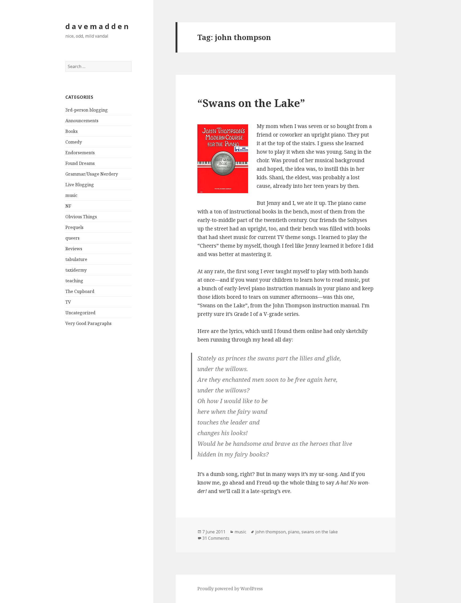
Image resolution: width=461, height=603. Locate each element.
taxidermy (76, 270)
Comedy (73, 142)
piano (293, 532)
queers (72, 238)
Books (71, 131)
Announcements (81, 121)
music (71, 195)
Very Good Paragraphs (88, 323)
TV (68, 302)
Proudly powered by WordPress (230, 589)
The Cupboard (79, 291)
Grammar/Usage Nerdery (91, 174)
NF (68, 206)
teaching (74, 281)
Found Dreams (80, 163)
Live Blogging (79, 185)
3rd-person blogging (86, 110)
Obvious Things (81, 217)
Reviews (73, 249)
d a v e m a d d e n (97, 26)
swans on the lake (319, 532)
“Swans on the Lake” (251, 103)
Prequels (74, 227)
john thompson (270, 532)
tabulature (76, 259)
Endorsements (80, 153)
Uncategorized (80, 313)
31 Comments (215, 538)
